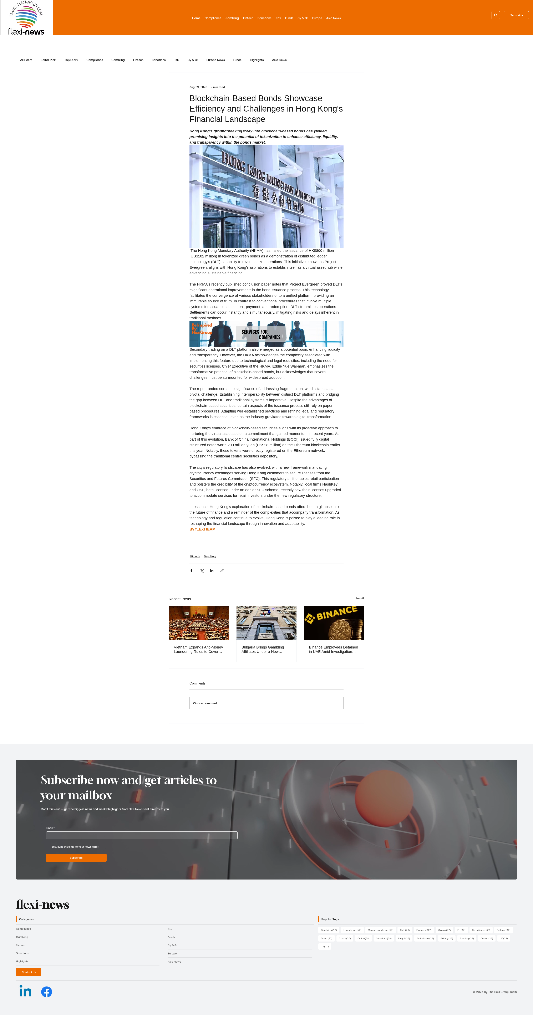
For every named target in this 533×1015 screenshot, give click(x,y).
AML (406, 930)
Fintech (138, 60)
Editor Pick (48, 60)
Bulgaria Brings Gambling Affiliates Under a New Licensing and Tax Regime (263, 649)
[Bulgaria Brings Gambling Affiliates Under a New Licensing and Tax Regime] (267, 623)
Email (50, 828)
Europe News (215, 60)
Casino (488, 938)
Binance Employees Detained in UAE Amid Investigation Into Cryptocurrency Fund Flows (333, 649)
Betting (448, 938)
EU (462, 930)
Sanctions (159, 60)
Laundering (354, 930)
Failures (505, 930)
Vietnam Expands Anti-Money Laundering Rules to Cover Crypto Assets (198, 649)
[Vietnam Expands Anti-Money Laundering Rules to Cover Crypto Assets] (199, 623)
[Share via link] (222, 571)
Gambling (118, 60)
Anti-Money (426, 938)
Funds (237, 60)
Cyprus (445, 930)
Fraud (328, 938)
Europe (172, 953)
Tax (176, 60)
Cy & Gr (193, 60)
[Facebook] (46, 992)
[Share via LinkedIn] (212, 571)
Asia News (279, 60)
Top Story (71, 60)
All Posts (26, 60)
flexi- (42, 904)
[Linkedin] (25, 992)
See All (359, 598)
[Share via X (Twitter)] (202, 571)
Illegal (405, 938)
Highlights (257, 60)
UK (505, 938)
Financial (425, 930)
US (326, 946)
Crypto (346, 938)
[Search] (496, 15)
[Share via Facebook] (191, 571)
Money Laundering (382, 930)
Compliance (94, 60)
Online (364, 938)
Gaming (468, 938)
